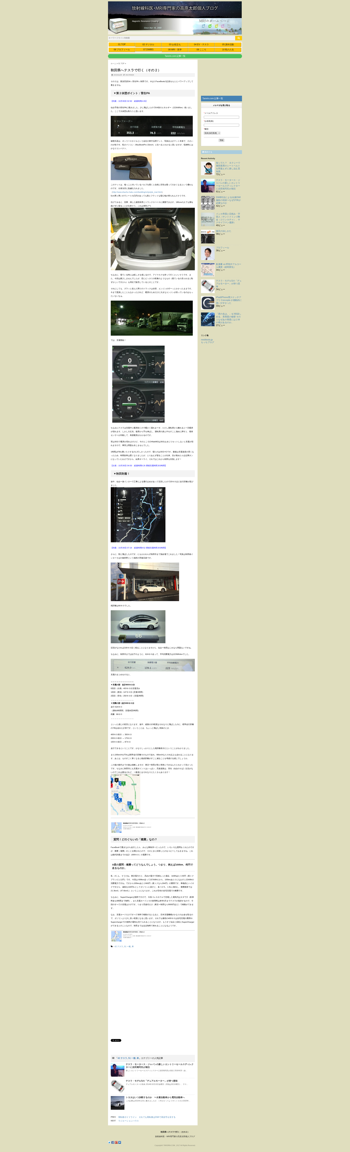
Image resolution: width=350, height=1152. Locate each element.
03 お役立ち (175, 44)
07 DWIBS (148, 49)
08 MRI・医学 (175, 49)
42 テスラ (119, 946)
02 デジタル (148, 44)
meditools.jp (207, 340)
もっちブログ (207, 342)
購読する (208, 152)
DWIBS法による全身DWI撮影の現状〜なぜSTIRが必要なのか (228, 200)
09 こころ (201, 49)
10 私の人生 (228, 49)
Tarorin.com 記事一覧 (175, 56)
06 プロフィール (122, 49)
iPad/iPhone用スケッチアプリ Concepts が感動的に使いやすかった (229, 300)
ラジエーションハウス (128, 1121)
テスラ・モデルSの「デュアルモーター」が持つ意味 (152, 1081)
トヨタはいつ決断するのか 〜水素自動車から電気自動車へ (155, 1097)
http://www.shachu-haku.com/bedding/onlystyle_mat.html (137, 192)
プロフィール (222, 247)
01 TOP (122, 44)
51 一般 (127, 946)
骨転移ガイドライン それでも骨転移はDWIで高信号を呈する (147, 1117)
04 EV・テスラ (201, 44)
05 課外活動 (228, 44)
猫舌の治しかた (223, 231)
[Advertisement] (134, 973)
